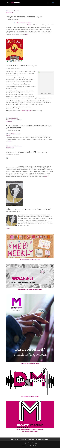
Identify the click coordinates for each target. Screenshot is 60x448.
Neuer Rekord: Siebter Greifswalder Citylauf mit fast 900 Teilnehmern (28, 127)
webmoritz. (10, 19)
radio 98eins (11, 68)
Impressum (31, 439)
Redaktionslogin (14, 439)
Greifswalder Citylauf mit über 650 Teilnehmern (26, 152)
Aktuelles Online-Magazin (42, 439)
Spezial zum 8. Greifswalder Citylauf (21, 66)
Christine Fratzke (12, 211)
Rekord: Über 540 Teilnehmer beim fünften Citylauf (28, 209)
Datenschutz (23, 439)
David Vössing (11, 130)
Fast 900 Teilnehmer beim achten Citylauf (24, 17)
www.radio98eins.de (26, 110)
